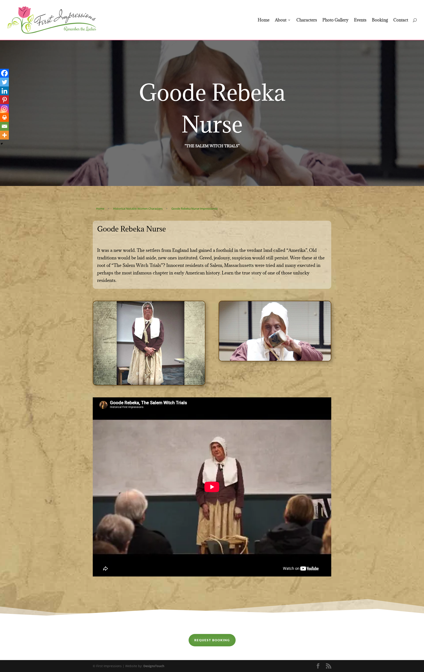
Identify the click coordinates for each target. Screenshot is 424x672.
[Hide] (2, 144)
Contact (400, 20)
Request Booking (212, 640)
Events (360, 20)
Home (263, 20)
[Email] (4, 126)
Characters (306, 20)
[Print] (4, 117)
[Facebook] (4, 73)
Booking (380, 20)
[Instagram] (4, 108)
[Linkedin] (4, 90)
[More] (4, 135)
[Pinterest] (4, 99)
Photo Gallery (335, 20)
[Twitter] (4, 82)
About (280, 20)
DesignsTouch (153, 666)
